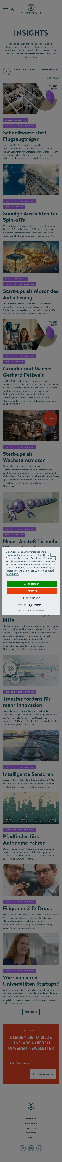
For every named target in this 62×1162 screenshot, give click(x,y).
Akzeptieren (31, 583)
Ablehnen (32, 590)
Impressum (22, 610)
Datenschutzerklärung (36, 610)
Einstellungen (31, 597)
